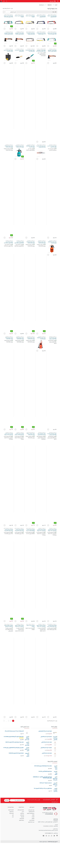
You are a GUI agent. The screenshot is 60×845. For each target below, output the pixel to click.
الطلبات (33, 815)
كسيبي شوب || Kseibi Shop (52, 841)
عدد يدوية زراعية (19, 31)
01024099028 (49, 814)
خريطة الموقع (21, 820)
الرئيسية (56, 5)
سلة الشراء (22, 813)
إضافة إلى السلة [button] (48, 29)
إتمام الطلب (22, 815)
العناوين (33, 818)
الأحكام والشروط (31, 811)
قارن (13, 815)
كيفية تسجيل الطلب (20, 810)
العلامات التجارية (11, 810)
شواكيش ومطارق (43, 49)
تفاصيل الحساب (31, 820)
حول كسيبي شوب (31, 810)
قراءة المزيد (15, 46)
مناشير (15, 528)
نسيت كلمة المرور (31, 822)
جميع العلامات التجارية (30, 813)
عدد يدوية (49, 5)
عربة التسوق (11, 811)
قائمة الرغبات (22, 818)
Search (6, 1)
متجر (13, 817)
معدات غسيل (28, 432)
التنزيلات (33, 817)
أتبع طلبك (22, 817)
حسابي (23, 811)
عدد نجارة (55, 14)
